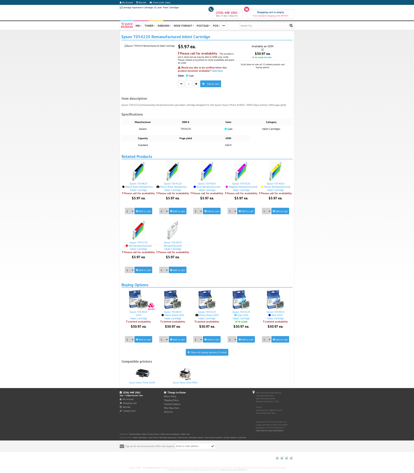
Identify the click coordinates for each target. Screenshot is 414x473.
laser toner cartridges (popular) (162, 437)
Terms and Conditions (170, 434)
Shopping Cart (130, 403)
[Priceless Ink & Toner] (149, 7)
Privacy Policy (153, 434)
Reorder (142, 2)
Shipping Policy (171, 400)
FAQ (144, 434)
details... (268, 57)
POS (215, 26)
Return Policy (170, 396)
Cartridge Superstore (153, 468)
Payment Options (172, 404)
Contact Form (129, 410)
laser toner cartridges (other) (190, 437)
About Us (168, 411)
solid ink (242, 437)
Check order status (161, 2)
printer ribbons (230, 437)
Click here (217, 70)
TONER (148, 26)
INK (138, 26)
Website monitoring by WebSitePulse (234, 470)
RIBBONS (163, 26)
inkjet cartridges (140, 437)
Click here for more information (269, 430)
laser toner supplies (214, 437)
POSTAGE (203, 26)
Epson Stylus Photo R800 (185, 382)
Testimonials (135, 434)
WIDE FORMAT (183, 26)
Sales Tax (185, 434)
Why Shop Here (171, 407)
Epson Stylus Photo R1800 (142, 382)
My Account (127, 2)
